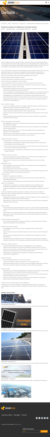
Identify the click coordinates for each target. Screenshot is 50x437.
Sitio (36, 29)
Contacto (24, 415)
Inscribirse (44, 431)
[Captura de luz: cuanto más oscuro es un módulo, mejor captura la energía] (16, 357)
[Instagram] (47, 418)
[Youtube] (45, 418)
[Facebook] (37, 418)
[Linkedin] (39, 418)
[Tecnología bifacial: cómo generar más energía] (16, 300)
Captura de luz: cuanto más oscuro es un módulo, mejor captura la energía (8, 359)
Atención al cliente (7, 415)
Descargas (17, 415)
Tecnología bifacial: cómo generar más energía (8, 302)
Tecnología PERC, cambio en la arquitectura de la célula (8, 326)
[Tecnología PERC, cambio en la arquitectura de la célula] (16, 325)
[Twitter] (42, 418)
